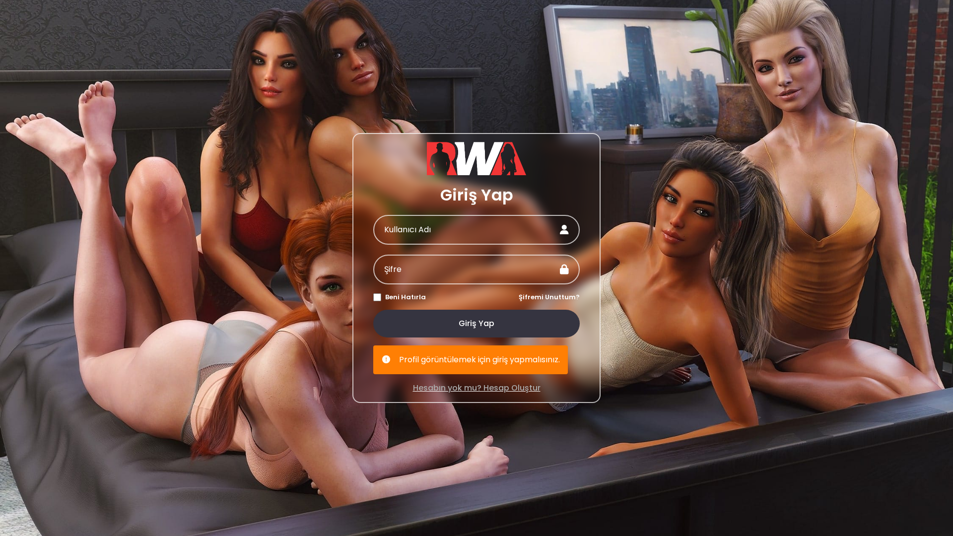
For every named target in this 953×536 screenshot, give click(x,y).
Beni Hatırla (405, 297)
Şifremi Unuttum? (549, 297)
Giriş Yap (476, 323)
